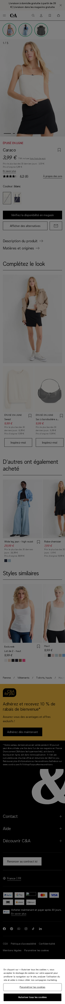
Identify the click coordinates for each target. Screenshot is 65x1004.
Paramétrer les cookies (32, 987)
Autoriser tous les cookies (32, 997)
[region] (32, 981)
